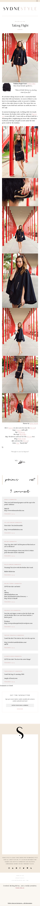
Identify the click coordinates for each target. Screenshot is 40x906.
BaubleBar (23, 434)
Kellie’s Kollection (9, 571)
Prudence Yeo (8, 610)
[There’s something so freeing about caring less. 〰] (20, 746)
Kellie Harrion (8, 564)
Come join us (20, 888)
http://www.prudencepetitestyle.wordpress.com (18, 623)
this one (32, 428)
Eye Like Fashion (9, 522)
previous (12, 480)
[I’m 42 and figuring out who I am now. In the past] (20, 842)
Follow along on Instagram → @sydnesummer (20, 903)
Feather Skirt (31, 84)
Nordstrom (21, 432)
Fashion (20, 29)
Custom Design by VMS (18, 880)
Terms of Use (20, 875)
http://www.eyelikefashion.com (13, 529)
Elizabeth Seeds (9, 656)
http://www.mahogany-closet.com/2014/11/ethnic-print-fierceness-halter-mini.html (19, 551)
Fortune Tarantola (10, 635)
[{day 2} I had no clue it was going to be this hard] (20, 804)
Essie (17, 443)
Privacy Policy (20, 878)
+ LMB (26, 880)
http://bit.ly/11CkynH (10, 598)
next (32, 480)
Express (10, 428)
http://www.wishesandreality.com (14, 510)
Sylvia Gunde (34, 423)
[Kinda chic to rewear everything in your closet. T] (20, 823)
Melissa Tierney (9, 583)
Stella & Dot (22, 439)
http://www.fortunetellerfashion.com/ (15, 642)
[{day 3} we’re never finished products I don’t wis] (20, 766)
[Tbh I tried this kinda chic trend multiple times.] (20, 785)
